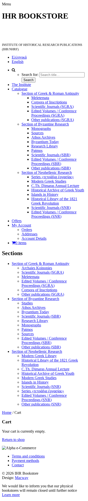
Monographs (41, 128)
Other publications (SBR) (51, 168)
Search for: (30, 75)
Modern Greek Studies (48, 181)
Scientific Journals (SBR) (50, 155)
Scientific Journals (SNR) (51, 208)
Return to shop (13, 440)
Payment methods (25, 461)
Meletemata (40, 98)
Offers (17, 221)
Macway (21, 478)
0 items (20, 243)
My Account (21, 225)
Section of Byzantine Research (45, 124)
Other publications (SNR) (41, 404)
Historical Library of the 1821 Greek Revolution (54, 201)
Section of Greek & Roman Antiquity (50, 93)
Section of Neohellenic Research (47, 172)
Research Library (44, 146)
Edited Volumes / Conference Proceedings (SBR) (54, 161)
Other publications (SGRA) (52, 120)
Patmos (37, 150)
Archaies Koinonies (37, 268)
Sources (37, 133)
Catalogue (19, 89)
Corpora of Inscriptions (49, 102)
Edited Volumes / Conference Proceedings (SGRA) (54, 113)
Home (6, 412)
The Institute (21, 85)
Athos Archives (43, 137)
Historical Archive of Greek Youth (57, 190)
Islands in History (44, 194)
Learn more (11, 495)
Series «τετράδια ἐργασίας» (52, 177)
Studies (27, 303)
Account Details (34, 238)
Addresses (29, 234)
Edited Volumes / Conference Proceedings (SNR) (54, 214)
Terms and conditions (28, 456)
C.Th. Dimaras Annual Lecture (55, 186)
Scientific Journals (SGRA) (52, 106)
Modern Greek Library (39, 356)
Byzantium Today (45, 142)
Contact (18, 465)
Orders (27, 230)
